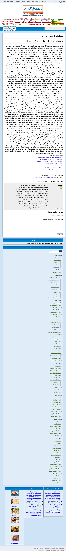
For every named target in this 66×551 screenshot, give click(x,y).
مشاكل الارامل (57, 459)
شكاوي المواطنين (25, 1)
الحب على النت (57, 402)
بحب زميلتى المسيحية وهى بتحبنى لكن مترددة (51, 159)
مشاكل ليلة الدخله (56, 392)
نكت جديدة (14, 515)
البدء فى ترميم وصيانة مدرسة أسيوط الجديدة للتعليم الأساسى (52, 495)
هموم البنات (58, 482)
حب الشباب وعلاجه (56, 336)
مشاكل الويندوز (55, 289)
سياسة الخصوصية (48, 548)
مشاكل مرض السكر (56, 358)
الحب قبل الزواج (57, 404)
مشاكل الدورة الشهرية (54, 355)
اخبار (50, 1)
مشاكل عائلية (56, 267)
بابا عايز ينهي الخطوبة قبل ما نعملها (53, 167)
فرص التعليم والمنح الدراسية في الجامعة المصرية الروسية (33, 495)
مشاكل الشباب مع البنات (55, 431)
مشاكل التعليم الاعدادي (55, 309)
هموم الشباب (57, 435)
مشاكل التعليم (58, 300)
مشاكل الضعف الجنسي (55, 380)
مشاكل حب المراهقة (56, 416)
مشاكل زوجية (58, 363)
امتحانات (48, 177)
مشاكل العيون (57, 346)
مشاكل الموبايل (57, 292)
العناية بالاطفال (57, 329)
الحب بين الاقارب (57, 400)
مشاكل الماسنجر (55, 287)
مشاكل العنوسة (57, 478)
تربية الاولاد (56, 262)
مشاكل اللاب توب (55, 284)
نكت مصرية (14, 506)
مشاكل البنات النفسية (55, 464)
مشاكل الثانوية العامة (56, 316)
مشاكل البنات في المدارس (54, 466)
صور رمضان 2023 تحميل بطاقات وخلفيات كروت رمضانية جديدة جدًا (33, 509)
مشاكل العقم (57, 387)
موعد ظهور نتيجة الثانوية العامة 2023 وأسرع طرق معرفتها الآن (33, 505)
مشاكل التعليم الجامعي (55, 312)
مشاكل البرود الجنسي (55, 368)
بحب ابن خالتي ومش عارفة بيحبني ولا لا (52, 163)
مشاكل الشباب (58, 419)
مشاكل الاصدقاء (55, 264)
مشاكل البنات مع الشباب (55, 471)
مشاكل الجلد (58, 341)
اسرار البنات (58, 443)
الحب (52, 177)
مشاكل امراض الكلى (56, 350)
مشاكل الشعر (57, 475)
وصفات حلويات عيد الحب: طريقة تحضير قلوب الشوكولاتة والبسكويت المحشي (33, 514)
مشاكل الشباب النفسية (55, 426)
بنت (44, 177)
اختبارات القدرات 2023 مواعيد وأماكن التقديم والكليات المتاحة (33, 502)
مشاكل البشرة (57, 462)
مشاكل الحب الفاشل (56, 411)
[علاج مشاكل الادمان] (33, 25)
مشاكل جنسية (57, 389)
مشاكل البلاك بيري (54, 294)
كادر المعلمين (57, 303)
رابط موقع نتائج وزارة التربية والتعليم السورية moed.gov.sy (34, 492)
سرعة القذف (56, 382)
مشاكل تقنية (58, 275)
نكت (15, 524)
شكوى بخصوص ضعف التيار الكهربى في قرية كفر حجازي (53, 502)
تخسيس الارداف (55, 324)
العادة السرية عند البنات (55, 452)
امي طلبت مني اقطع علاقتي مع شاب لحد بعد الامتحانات (49, 161)
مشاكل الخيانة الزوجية (55, 373)
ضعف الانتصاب (55, 384)
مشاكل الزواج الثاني (56, 375)
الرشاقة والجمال (57, 450)
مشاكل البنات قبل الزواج (55, 468)
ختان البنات (58, 457)
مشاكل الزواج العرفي (56, 377)
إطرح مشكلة (36, 548)
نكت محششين (14, 543)
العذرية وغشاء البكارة (56, 455)
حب (42, 177)
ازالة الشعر (58, 441)
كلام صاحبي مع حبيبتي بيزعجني (54, 169)
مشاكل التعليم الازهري (55, 307)
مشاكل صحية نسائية (56, 353)
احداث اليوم (45, 1)
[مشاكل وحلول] (33, 16)
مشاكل (36, 177)
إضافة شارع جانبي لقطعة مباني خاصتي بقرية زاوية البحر (53, 508)
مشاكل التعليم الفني (56, 314)
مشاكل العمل (57, 269)
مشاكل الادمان (57, 339)
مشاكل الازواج (57, 366)
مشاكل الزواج (57, 424)
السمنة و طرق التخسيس (55, 322)
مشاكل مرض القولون (55, 360)
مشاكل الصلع (57, 343)
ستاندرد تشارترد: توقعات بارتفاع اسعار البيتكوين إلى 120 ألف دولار (33, 499)
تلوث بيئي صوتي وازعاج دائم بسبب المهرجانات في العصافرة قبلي (53, 512)
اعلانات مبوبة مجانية (15, 1)
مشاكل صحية (58, 319)
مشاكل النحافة (57, 348)
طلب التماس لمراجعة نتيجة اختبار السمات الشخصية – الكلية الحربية (52, 492)
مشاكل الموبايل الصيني (53, 297)
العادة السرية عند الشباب (55, 421)
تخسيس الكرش (55, 327)
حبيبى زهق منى (58, 165)
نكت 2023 (14, 497)
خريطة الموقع (61, 548)
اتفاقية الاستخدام (55, 548)
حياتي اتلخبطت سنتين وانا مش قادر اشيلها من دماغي (49, 157)
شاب (39, 177)
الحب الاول (58, 397)
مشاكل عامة (58, 255)
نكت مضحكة (15, 533)
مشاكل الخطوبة (57, 473)
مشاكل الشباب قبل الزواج (54, 428)
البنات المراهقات (57, 445)
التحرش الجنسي (57, 448)
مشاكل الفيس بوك (54, 282)
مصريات (55, 1)
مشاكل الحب (58, 395)
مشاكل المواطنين (56, 272)
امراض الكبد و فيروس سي (54, 332)
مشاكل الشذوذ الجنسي (55, 433)
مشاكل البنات (58, 438)
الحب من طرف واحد (56, 407)
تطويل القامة (57, 334)
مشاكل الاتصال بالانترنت (53, 280)
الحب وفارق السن (56, 409)
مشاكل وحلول (62, 1)
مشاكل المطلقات (56, 480)
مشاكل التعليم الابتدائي (55, 305)
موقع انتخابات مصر (35, 1)
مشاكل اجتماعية (57, 260)
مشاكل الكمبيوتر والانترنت (54, 277)
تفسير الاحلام (57, 257)
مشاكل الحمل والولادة (55, 370)
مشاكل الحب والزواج (56, 413)
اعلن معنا (6, 1)
